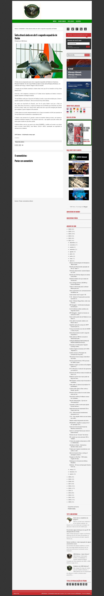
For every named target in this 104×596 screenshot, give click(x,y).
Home (16, 28)
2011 (69, 497)
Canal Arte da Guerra (73, 506)
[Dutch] (84, 109)
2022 (69, 238)
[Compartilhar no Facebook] (20, 145)
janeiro (72, 474)
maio (71, 258)
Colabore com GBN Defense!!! (81, 566)
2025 (69, 231)
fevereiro (72, 471)
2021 (69, 240)
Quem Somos (62, 21)
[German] (74, 109)
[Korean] (78, 112)
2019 (69, 479)
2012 (69, 495)
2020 (69, 477)
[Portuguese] (71, 112)
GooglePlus (77, 29)
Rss (81, 29)
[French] (71, 109)
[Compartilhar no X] (18, 145)
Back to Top (16, 593)
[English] (68, 109)
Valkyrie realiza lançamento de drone (78, 420)
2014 (69, 490)
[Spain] (78, 109)
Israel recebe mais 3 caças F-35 (77, 294)
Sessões (78, 21)
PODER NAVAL (72, 508)
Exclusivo (71, 21)
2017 (69, 483)
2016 (69, 486)
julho (71, 254)
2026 (69, 229)
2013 (69, 492)
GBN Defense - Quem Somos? (81, 554)
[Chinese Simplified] (84, 112)
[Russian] (68, 112)
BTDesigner (78, 593)
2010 (69, 499)
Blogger (86, 206)
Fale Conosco (17, 24)
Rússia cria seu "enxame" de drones (78, 434)
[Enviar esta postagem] (22, 144)
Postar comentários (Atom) (26, 201)
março (71, 469)
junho (71, 256)
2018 (69, 481)
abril (71, 260)
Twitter (72, 29)
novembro (72, 245)
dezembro (72, 242)
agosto (72, 251)
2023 (69, 236)
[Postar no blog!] (17, 145)
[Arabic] (81, 112)
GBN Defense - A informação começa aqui (51, 593)
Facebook (68, 29)
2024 (69, 233)
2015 (69, 488)
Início (54, 21)
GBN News (24, 41)
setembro (72, 249)
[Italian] (81, 109)
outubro (72, 247)
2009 (69, 502)
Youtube (85, 29)
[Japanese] (74, 112)
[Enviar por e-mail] (15, 145)
